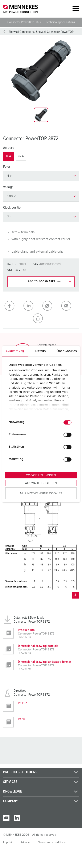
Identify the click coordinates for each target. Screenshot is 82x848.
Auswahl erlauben (41, 483)
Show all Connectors (21, 31)
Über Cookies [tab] (67, 350)
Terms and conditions (52, 842)
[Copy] (41, 318)
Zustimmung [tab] (15, 350)
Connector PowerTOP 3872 (24, 22)
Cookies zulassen (41, 475)
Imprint (7, 842)
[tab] (41, 115)
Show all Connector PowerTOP (55, 31)
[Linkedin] (17, 818)
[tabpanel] (41, 70)
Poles (7, 166)
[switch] (67, 435)
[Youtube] (6, 818)
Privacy (25, 842)
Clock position (12, 207)
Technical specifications (60, 22)
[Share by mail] (69, 306)
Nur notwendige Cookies (41, 493)
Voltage (8, 187)
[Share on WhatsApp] (50, 306)
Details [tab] (40, 350)
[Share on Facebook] (12, 306)
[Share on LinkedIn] (31, 306)
